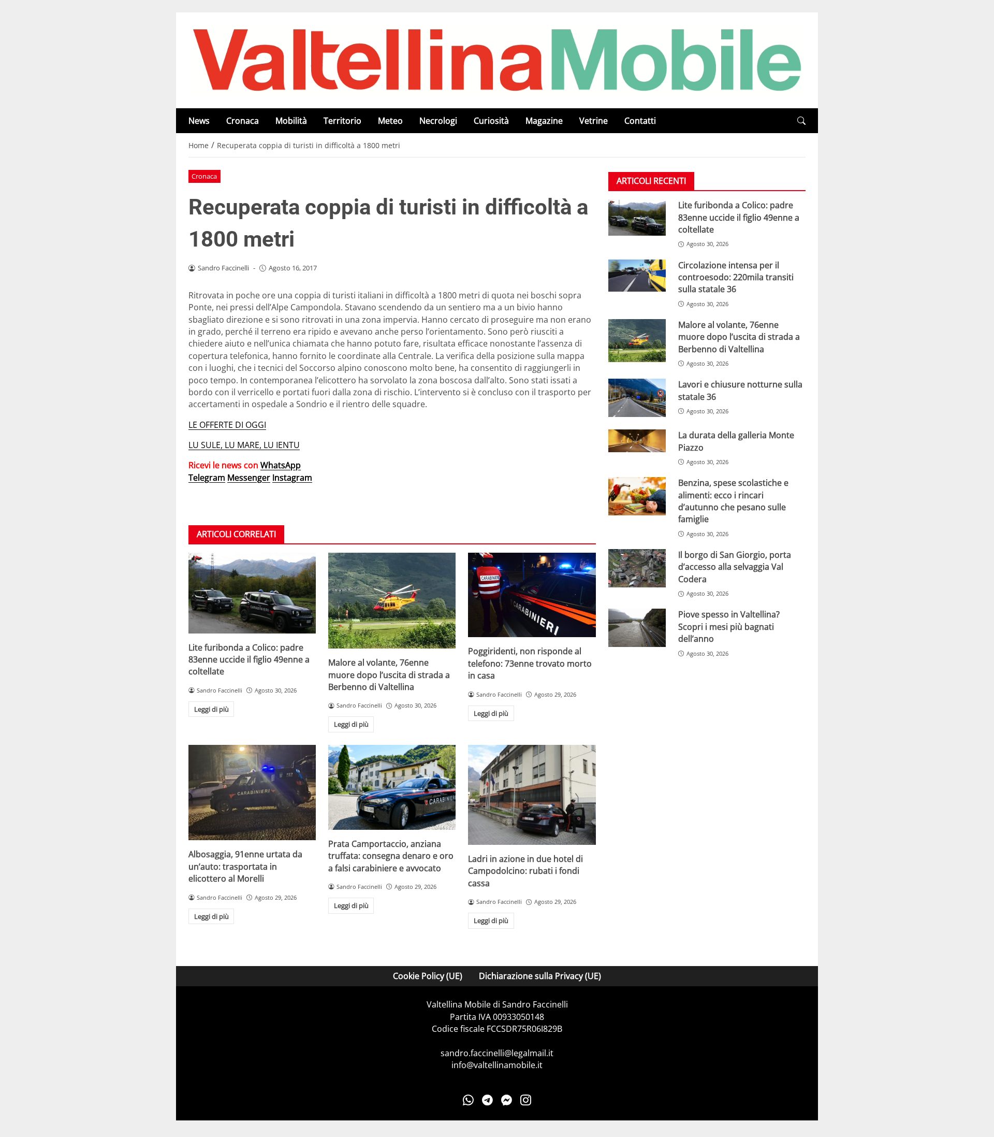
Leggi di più (211, 709)
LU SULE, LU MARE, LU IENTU (244, 445)
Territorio (342, 120)
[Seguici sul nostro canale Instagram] (525, 1099)
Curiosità (491, 120)
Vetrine (593, 120)
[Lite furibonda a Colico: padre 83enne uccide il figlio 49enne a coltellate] (252, 593)
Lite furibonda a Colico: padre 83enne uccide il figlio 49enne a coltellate (249, 660)
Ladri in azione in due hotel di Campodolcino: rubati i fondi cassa (525, 871)
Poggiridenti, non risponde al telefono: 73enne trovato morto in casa (530, 663)
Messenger (248, 477)
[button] (801, 121)
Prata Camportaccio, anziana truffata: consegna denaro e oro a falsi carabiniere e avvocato (391, 856)
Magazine (544, 120)
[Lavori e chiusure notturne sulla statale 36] (637, 398)
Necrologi (438, 120)
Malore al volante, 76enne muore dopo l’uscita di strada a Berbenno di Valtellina (389, 675)
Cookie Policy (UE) (427, 976)
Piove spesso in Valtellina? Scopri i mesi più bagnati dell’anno (729, 627)
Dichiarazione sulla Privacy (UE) (540, 976)
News (199, 120)
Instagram (292, 477)
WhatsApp (280, 465)
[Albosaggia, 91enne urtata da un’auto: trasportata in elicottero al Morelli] (252, 793)
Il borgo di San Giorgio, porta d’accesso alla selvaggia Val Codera (734, 567)
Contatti (640, 120)
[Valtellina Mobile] (497, 59)
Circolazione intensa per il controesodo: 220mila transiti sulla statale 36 (736, 277)
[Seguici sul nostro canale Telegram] (487, 1099)
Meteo (390, 120)
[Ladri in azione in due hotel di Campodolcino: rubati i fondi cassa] (531, 795)
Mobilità (291, 120)
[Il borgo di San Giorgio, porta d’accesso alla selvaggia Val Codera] (637, 568)
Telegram (206, 477)
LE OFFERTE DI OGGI (227, 424)
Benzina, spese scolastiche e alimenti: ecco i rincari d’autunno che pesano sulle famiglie (733, 501)
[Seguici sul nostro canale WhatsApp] (468, 1099)
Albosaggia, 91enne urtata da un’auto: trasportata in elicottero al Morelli (245, 866)
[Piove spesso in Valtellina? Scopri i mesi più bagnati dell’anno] (637, 628)
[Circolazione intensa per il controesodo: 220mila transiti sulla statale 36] (637, 276)
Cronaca (242, 120)
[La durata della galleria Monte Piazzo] (637, 440)
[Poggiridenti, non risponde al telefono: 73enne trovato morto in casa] (531, 595)
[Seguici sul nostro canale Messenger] (506, 1099)
